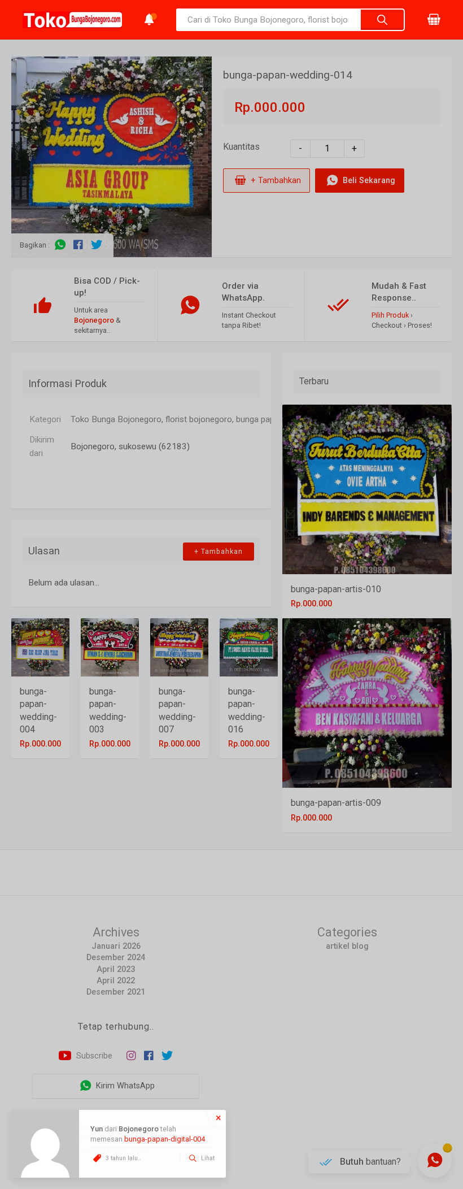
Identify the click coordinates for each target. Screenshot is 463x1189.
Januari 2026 (116, 946)
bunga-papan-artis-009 (336, 802)
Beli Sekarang (367, 180)
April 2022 (116, 981)
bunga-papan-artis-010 (336, 589)
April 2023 (116, 969)
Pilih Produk (390, 315)
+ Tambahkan (274, 180)
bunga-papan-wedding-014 (287, 74)
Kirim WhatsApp (124, 1086)
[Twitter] (96, 245)
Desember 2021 (115, 992)
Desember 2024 (115, 957)
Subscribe (93, 1056)
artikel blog (347, 946)
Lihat (207, 1158)
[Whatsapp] (60, 245)
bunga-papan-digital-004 (164, 1139)
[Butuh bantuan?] (435, 1161)
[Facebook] (78, 245)
